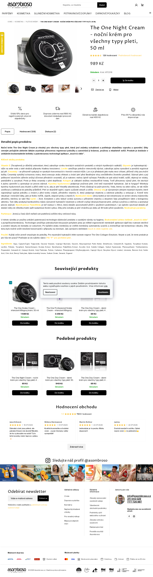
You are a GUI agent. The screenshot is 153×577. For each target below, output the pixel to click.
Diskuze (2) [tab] (50, 131)
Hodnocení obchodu (76, 407)
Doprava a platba (71, 500)
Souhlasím (103, 292)
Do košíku (129, 80)
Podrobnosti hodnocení (130, 55)
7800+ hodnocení (84, 414)
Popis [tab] (7, 131)
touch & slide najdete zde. (100, 229)
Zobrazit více (76, 446)
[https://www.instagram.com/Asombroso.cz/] (134, 516)
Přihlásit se (43, 498)
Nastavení (50, 292)
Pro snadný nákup (72, 516)
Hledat (102, 5)
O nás (66, 496)
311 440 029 (134, 498)
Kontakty (68, 505)
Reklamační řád (96, 527)
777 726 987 (134, 501)
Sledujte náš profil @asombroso (80, 460)
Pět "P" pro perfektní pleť (58, 238)
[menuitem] (7, 13)
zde (105, 286)
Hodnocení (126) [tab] (28, 131)
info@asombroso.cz (139, 496)
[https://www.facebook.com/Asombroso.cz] (129, 516)
